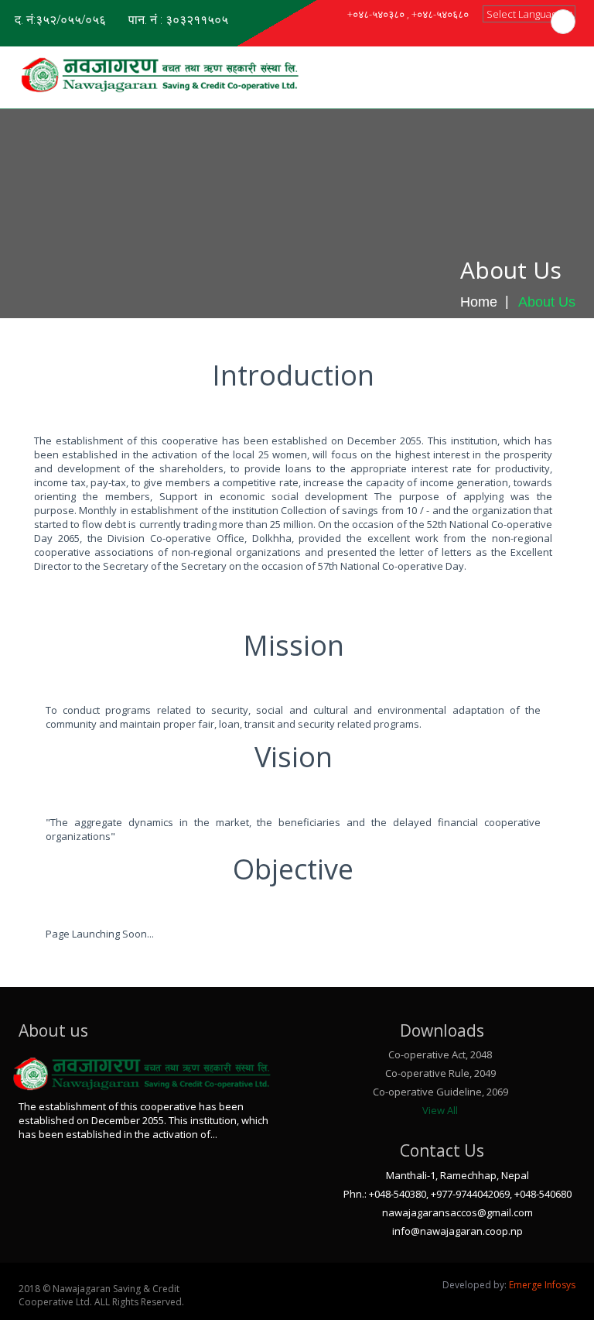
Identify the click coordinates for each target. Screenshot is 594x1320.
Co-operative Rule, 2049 (440, 1073)
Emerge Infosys (542, 1284)
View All (440, 1110)
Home (478, 302)
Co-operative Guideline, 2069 (440, 1092)
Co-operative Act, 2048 (440, 1054)
